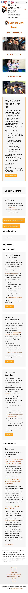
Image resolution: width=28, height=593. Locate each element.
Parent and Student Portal (14, 574)
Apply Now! (9, 434)
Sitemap (14, 581)
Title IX (14, 578)
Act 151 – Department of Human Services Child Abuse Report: (13, 481)
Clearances (14, 209)
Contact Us (14, 570)
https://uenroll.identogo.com (11, 520)
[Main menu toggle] (25, 9)
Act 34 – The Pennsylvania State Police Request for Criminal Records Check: (14, 461)
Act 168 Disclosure (9, 544)
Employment (14, 572)
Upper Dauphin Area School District (14, 6)
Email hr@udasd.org (11, 175)
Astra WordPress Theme (17, 588)
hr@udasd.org (12, 207)
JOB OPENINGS (14, 32)
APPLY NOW (9, 306)
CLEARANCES (14, 76)
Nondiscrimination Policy (14, 576)
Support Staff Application (11, 226)
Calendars (14, 568)
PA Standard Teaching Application (13, 220)
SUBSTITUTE (14, 54)
